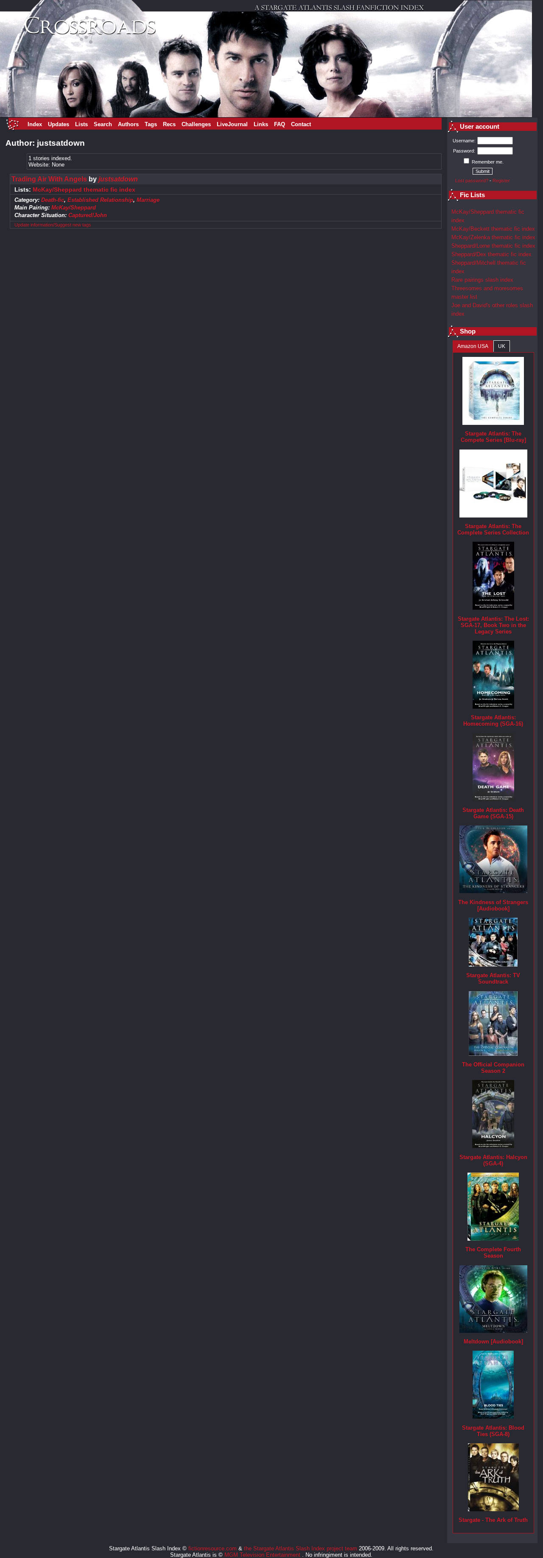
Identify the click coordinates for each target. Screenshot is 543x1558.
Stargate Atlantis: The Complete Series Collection (493, 529)
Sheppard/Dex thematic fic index (491, 254)
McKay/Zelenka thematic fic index (493, 237)
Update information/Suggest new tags (52, 224)
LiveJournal (232, 124)
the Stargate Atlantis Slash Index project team (300, 1548)
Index (35, 124)
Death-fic (52, 200)
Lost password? (471, 180)
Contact (301, 124)
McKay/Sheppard (73, 207)
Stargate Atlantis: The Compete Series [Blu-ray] (493, 436)
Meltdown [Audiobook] (493, 1341)
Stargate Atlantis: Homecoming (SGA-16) (493, 720)
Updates (58, 124)
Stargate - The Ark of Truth (493, 1520)
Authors (128, 124)
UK (501, 346)
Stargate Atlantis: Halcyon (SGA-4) (493, 1160)
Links (261, 124)
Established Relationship (100, 200)
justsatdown (118, 179)
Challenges (196, 124)
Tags (151, 124)
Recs (169, 124)
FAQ (279, 124)
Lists (81, 124)
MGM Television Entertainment (263, 1555)
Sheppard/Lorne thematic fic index (493, 246)
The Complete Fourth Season (493, 1252)
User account (479, 126)
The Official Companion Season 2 (493, 1067)
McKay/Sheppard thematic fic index (84, 190)
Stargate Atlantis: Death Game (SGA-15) (493, 813)
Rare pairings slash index (482, 280)
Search (103, 124)
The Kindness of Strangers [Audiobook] (493, 905)
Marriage (148, 200)
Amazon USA (472, 346)
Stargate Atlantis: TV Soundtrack (493, 978)
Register (501, 180)
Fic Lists (472, 195)
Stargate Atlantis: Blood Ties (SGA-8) (493, 1431)
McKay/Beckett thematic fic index (493, 229)
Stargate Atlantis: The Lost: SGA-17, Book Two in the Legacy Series (493, 625)
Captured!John (87, 215)
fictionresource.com (212, 1548)
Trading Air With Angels (49, 179)
